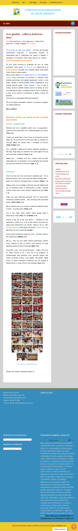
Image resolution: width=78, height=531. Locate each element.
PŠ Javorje (43, 2)
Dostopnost (15, 2)
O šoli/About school (55, 2)
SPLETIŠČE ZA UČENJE (62, 183)
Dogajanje (23, 43)
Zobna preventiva (61, 186)
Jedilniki (58, 169)
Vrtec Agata (33, 2)
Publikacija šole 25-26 (62, 171)
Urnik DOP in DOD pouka (63, 179)
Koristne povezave (61, 188)
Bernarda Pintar (15, 41)
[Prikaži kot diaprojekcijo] (27, 364)
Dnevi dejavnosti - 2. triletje (31, 41)
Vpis (23, 2)
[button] (6, 23)
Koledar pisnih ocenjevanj (63, 181)
